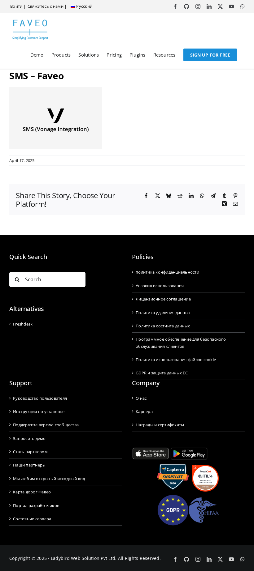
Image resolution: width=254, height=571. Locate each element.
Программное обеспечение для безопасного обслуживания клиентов (181, 342)
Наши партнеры (29, 465)
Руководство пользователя (40, 398)
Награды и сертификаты (160, 425)
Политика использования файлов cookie (176, 359)
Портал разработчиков (36, 505)
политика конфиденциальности (167, 272)
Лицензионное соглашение (163, 299)
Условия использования (160, 285)
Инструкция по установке (38, 411)
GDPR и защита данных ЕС (162, 373)
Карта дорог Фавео (32, 492)
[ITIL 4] (205, 467)
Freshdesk (23, 324)
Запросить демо (29, 438)
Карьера (144, 411)
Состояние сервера (32, 519)
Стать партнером (30, 451)
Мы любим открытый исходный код (49, 478)
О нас (141, 398)
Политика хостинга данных (163, 326)
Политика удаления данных (163, 312)
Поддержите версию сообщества (46, 425)
